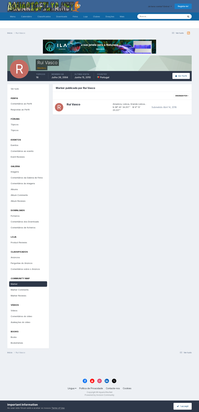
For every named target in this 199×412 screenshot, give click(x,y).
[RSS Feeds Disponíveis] (188, 33)
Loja (85, 16)
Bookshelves (17, 343)
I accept (183, 406)
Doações (110, 16)
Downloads (61, 16)
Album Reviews (18, 201)
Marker (14, 284)
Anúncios (15, 257)
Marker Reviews (18, 295)
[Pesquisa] (188, 16)
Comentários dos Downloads (25, 221)
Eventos (14, 145)
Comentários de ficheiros (23, 227)
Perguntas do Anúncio (21, 263)
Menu (13, 16)
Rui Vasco (73, 104)
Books (14, 337)
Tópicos (15, 124)
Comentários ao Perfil (21, 103)
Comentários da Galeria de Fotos (27, 177)
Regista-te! (183, 6)
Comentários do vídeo (21, 316)
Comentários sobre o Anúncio (25, 269)
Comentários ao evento (22, 151)
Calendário (26, 16)
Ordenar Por (181, 96)
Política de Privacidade (91, 388)
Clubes (96, 16)
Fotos (75, 16)
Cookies (127, 388)
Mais (122, 16)
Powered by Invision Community (99, 395)
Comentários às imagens (23, 183)
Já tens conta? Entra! (159, 6)
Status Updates (174, 16)
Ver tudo (15, 88)
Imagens (15, 171)
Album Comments (19, 195)
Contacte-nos (113, 388)
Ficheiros (15, 216)
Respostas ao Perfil (20, 109)
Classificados (44, 16)
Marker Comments (20, 289)
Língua (71, 388)
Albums (14, 189)
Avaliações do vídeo (20, 322)
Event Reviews (18, 157)
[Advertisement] (99, 367)
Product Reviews (19, 242)
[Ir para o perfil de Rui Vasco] (59, 107)
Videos (14, 310)
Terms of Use (58, 408)
